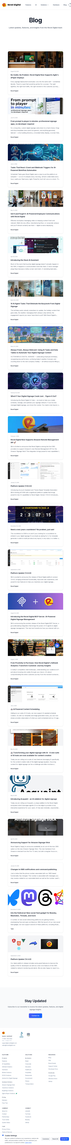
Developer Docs (53, 1069)
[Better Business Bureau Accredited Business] (21, 1034)
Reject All (55, 1139)
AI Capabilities (6, 1064)
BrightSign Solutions (7, 1090)
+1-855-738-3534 (7, 1038)
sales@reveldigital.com (8, 1045)
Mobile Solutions (7, 1072)
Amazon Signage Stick (8, 1085)
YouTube (27, 1114)
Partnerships (5, 1117)
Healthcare (28, 1069)
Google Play (52, 1075)
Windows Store (52, 1078)
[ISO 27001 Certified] (28, 1034)
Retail (26, 1061)
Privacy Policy (6, 1129)
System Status (6, 1122)
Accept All (65, 1139)
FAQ (49, 1060)
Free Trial (5, 1103)
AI (36, 5)
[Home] (11, 5)
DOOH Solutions (6, 1075)
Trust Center (5, 1119)
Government (28, 1078)
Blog (65, 5)
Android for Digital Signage (9, 1078)
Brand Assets (52, 1063)
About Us (4, 1111)
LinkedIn (27, 1111)
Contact (4, 1114)
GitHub (50, 1081)
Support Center (52, 1066)
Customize (46, 1139)
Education (28, 1066)
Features (28, 5)
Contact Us (35, 1016)
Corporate (28, 1064)
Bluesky (27, 1119)
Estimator (4, 1100)
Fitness (27, 1081)
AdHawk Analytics (7, 1066)
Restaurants (28, 1075)
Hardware (56, 5)
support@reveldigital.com (9, 1043)
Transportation (29, 1084)
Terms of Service (7, 1132)
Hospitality (28, 1072)
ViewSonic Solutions (8, 1087)
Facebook (28, 1117)
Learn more (28, 1142)
